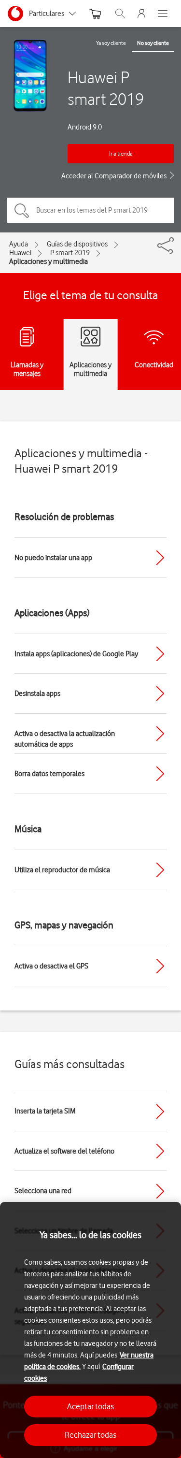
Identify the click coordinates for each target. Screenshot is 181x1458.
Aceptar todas (90, 1406)
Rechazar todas (90, 1435)
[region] (90, 1330)
